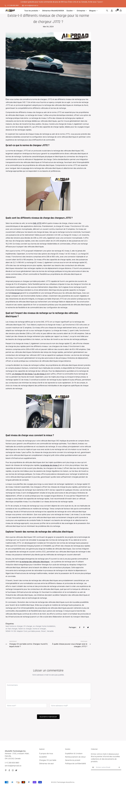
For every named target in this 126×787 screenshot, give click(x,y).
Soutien (70, 11)
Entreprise (81, 11)
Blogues (92, 11)
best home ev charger (14, 626)
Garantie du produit (72, 760)
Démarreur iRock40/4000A (53, 11)
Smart (43, 631)
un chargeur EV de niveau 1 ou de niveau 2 (29, 374)
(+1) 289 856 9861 (12, 763)
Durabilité (43, 757)
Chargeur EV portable (47, 760)
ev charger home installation (44, 626)
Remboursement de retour (75, 757)
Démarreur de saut (46, 763)
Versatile (50, 631)
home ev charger (39, 629)
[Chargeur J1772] (48, 194)
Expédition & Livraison (73, 753)
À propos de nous (46, 753)
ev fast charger (11, 629)
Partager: (72, 627)
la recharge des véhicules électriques (35, 562)
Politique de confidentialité (75, 763)
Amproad (16, 293)
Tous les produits (31, 11)
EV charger (28, 626)
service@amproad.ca (13, 766)
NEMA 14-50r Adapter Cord (16, 631)
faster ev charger (25, 629)
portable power (34, 631)
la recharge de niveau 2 (49, 465)
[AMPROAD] (10, 10)
